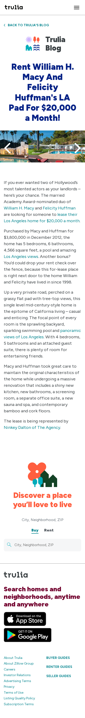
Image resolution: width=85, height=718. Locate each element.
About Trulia (13, 658)
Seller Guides (58, 676)
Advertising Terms (17, 681)
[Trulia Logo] (14, 7)
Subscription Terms (19, 704)
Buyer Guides (58, 658)
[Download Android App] (27, 635)
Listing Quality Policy (19, 698)
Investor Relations (17, 675)
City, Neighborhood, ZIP (43, 520)
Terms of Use (13, 693)
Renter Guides (59, 667)
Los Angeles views (21, 256)
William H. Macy (19, 208)
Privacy (9, 687)
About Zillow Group (19, 663)
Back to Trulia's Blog (28, 25)
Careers (9, 669)
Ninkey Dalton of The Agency (32, 427)
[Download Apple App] (25, 619)
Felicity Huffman (59, 208)
